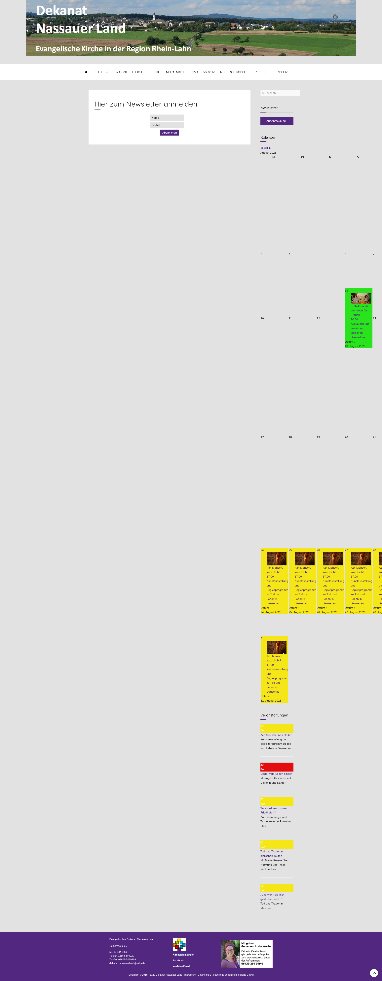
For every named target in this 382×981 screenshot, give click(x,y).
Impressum (190, 974)
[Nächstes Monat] (270, 148)
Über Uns (101, 72)
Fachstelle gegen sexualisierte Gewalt (233, 974)
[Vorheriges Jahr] (261, 148)
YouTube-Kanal (181, 966)
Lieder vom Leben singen (276, 773)
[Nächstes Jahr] (267, 148)
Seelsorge (238, 72)
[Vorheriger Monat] (264, 148)
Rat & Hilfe (262, 72)
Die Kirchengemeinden (167, 72)
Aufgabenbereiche (129, 72)
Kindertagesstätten (207, 72)
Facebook (178, 960)
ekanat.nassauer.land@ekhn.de (128, 963)
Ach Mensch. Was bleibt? (276, 735)
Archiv (282, 72)
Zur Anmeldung (276, 120)
